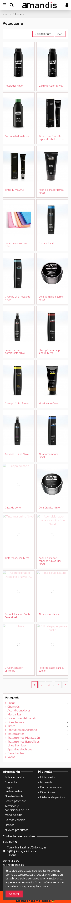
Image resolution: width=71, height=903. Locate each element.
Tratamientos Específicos (23, 741)
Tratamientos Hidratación (23, 737)
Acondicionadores (19, 710)
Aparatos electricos (19, 749)
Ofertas (9, 825)
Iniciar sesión (48, 777)
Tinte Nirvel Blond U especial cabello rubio (51, 138)
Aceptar (14, 894)
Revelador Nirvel (14, 85)
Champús (13, 706)
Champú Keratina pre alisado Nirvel (50, 352)
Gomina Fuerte (47, 243)
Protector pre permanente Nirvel (15, 352)
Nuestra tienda (14, 796)
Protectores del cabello (22, 718)
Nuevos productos (16, 830)
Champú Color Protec (17, 403)
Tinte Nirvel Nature (49, 614)
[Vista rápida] (18, 84)
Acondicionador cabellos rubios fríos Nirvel (50, 561)
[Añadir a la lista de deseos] (16, 78)
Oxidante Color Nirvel (51, 85)
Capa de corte (13, 507)
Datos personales (51, 787)
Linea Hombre (16, 745)
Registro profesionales (13, 789)
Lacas (11, 703)
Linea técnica (15, 722)
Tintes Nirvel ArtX (14, 189)
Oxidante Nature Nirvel (17, 136)
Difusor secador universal (14, 669)
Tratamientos (15, 734)
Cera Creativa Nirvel (49, 507)
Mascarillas (14, 714)
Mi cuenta (46, 782)
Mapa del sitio (13, 815)
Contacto (11, 782)
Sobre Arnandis (14, 777)
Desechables (15, 753)
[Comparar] (21, 78)
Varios (11, 757)
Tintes (11, 726)
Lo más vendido (15, 820)
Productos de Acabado (22, 730)
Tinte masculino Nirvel (17, 558)
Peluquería (12, 697)
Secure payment (15, 801)
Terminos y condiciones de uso (17, 808)
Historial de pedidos (52, 797)
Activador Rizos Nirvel (17, 454)
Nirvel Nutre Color (49, 403)
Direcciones (47, 792)
